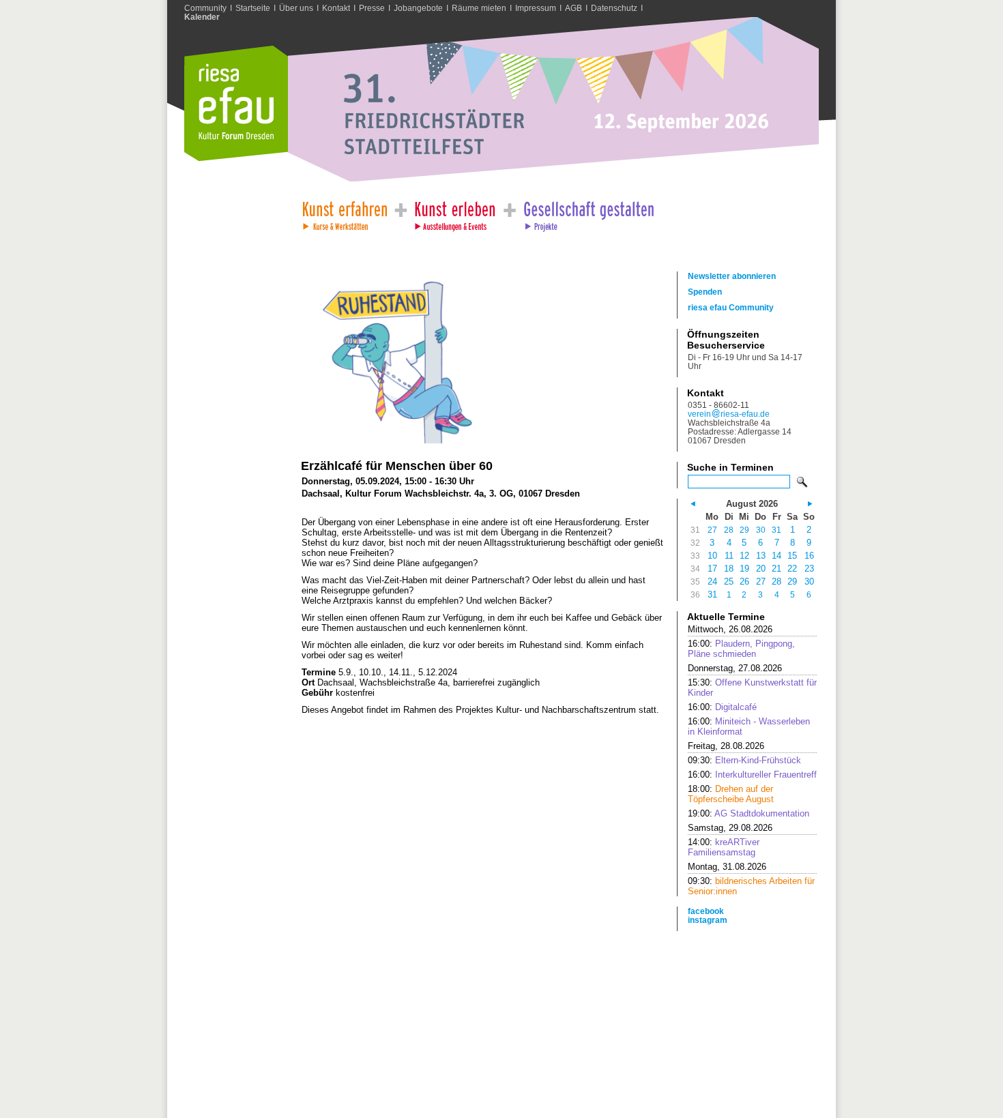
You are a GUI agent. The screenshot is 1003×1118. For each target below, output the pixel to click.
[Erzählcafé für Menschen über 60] (389, 440)
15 (792, 555)
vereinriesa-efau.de (729, 413)
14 (776, 555)
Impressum (535, 7)
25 (728, 581)
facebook (706, 911)
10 (712, 555)
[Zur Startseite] (236, 158)
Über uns (296, 7)
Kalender (202, 16)
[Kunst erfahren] (344, 212)
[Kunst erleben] (455, 212)
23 (809, 568)
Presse (372, 7)
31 (776, 529)
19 (744, 568)
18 (728, 568)
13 (761, 555)
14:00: (723, 847)
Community (205, 7)
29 (744, 529)
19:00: (748, 813)
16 (809, 555)
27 (712, 529)
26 (744, 581)
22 (792, 568)
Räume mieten (479, 7)
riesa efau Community (731, 307)
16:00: (741, 648)
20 (761, 568)
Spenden (705, 291)
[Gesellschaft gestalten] (588, 212)
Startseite (252, 7)
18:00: (731, 794)
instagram (707, 919)
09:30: (744, 760)
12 (744, 555)
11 (729, 555)
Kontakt (336, 7)
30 (761, 529)
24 (712, 581)
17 (712, 568)
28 (728, 529)
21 (776, 568)
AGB (573, 7)
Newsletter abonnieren (732, 275)
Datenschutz (614, 7)
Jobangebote (418, 7)
